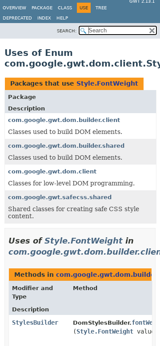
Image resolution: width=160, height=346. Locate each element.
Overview (14, 7)
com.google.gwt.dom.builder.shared (66, 145)
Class (65, 7)
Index (44, 18)
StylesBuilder (35, 322)
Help (62, 18)
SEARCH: (66, 30)
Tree (101, 7)
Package (42, 7)
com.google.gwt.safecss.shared (60, 197)
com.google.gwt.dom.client (52, 171)
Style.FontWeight (107, 83)
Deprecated (17, 18)
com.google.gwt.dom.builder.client (64, 120)
